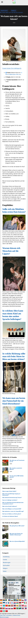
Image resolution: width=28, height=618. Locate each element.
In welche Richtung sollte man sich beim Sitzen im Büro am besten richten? (13, 356)
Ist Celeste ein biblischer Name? (10, 516)
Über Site (2, 615)
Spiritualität (6, 565)
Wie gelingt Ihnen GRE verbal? (17, 525)
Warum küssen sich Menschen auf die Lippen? (11, 251)
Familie (5, 559)
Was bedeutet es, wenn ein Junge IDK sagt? (13, 511)
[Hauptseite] (14, 1)
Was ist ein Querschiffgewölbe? (17, 541)
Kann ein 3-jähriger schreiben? (9, 500)
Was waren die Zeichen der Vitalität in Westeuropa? (16, 534)
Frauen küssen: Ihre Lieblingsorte (11, 68)
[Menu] (2, 2)
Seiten (4, 571)
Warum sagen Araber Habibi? (9, 491)
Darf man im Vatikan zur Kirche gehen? (11, 513)
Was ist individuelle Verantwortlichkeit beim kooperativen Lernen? (12, 503)
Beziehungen (6, 562)
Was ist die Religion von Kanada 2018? (11, 508)
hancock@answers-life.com (13, 74)
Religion (5, 568)
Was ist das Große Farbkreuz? (9, 506)
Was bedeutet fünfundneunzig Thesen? (12, 497)
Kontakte (9, 615)
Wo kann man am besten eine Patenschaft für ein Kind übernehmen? (13, 401)
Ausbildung (6, 556)
